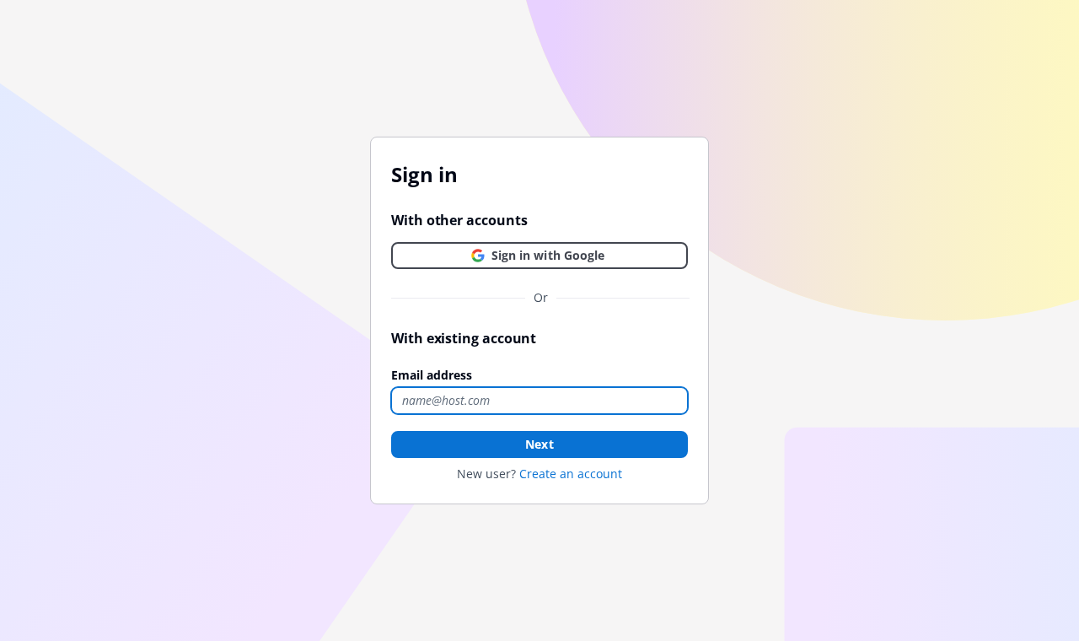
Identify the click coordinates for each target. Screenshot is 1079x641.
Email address (431, 375)
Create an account (570, 474)
